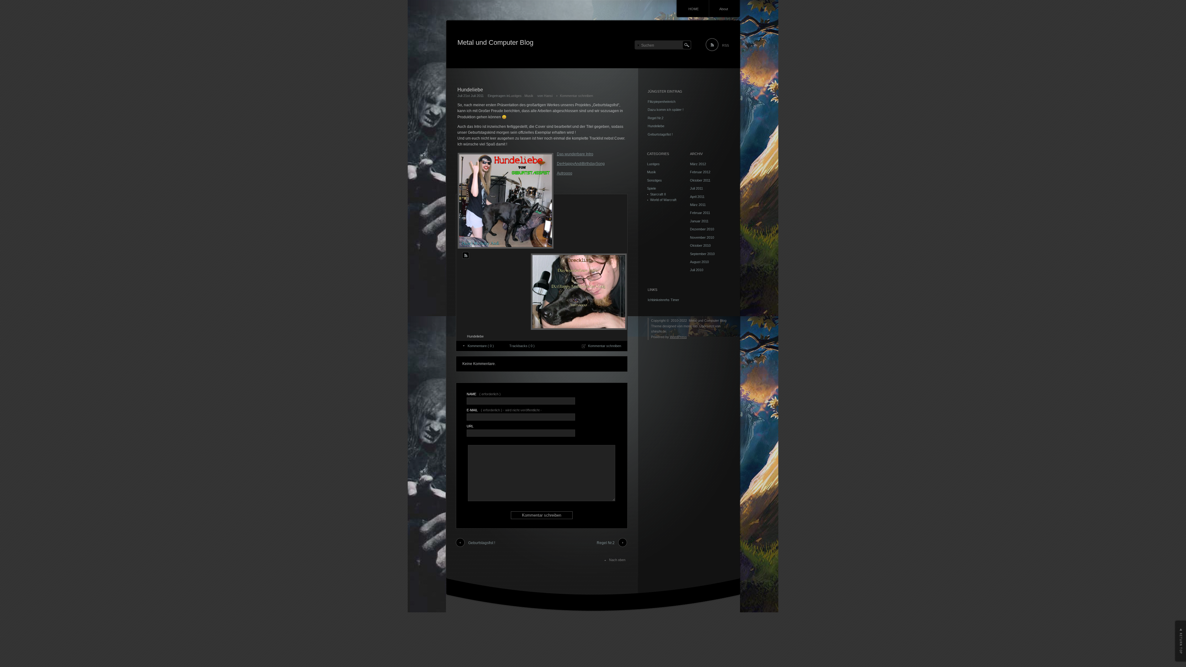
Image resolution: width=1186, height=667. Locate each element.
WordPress (678, 337)
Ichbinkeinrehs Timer (663, 300)
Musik (528, 96)
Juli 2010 (696, 270)
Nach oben (617, 560)
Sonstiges (654, 180)
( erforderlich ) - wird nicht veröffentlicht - (504, 410)
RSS (725, 45)
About (723, 9)
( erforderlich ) (484, 394)
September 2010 (702, 254)
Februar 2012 (700, 172)
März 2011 (698, 205)
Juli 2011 (696, 188)
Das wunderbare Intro (575, 154)
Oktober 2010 (700, 245)
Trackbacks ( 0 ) (522, 346)
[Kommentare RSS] (465, 255)
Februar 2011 (700, 213)
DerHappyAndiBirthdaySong (581, 164)
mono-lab (690, 326)
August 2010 (699, 262)
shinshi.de (658, 331)
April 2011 (697, 197)
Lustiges (515, 96)
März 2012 (698, 164)
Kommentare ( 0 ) (481, 346)
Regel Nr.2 (606, 543)
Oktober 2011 (700, 180)
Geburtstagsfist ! (481, 543)
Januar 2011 (699, 221)
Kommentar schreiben (576, 96)
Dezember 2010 (702, 229)
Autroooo (564, 173)
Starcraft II (658, 194)
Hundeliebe (656, 126)
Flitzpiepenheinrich (661, 101)
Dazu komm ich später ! (665, 109)
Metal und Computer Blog (495, 42)
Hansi (548, 96)
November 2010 (702, 237)
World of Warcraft (663, 200)
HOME (693, 9)
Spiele (651, 188)
